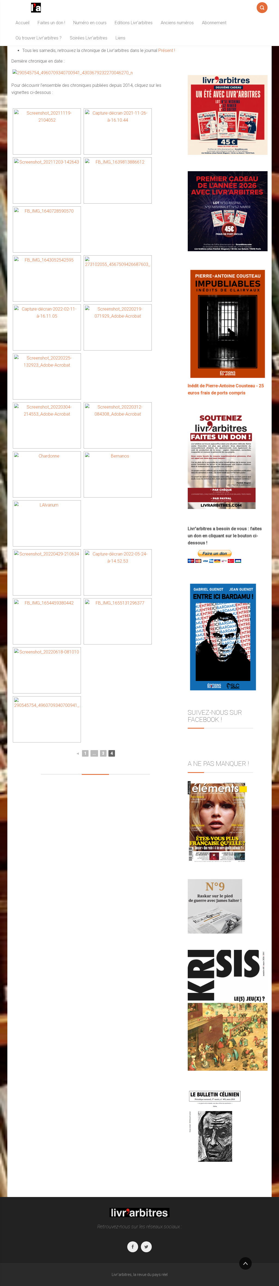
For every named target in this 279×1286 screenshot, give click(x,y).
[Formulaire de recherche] (262, 6)
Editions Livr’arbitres (134, 22)
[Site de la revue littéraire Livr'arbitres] (35, 7)
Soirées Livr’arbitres (88, 38)
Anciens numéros (177, 22)
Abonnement (214, 22)
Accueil (22, 22)
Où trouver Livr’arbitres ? (39, 38)
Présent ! (166, 50)
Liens (120, 38)
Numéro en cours (90, 22)
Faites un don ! (51, 22)
